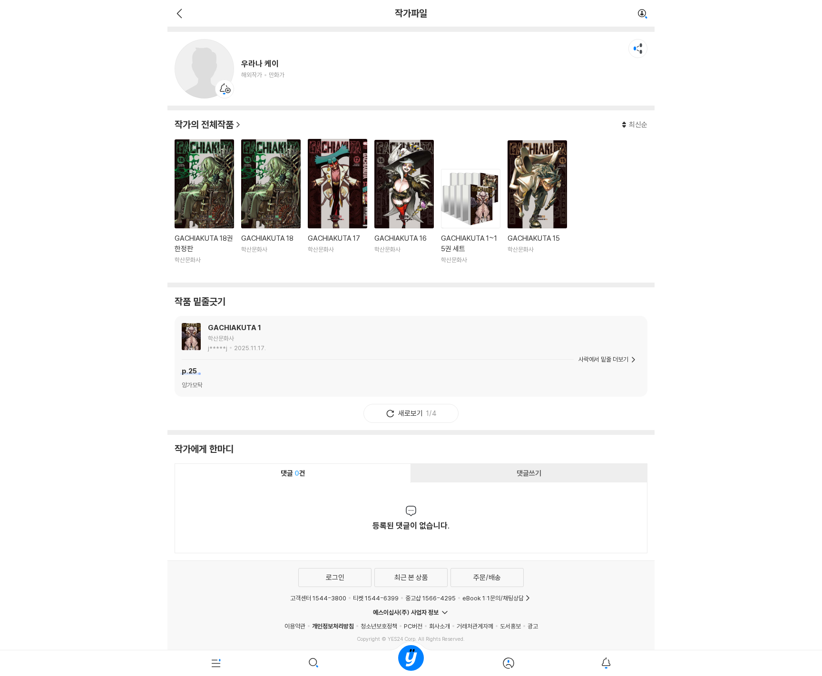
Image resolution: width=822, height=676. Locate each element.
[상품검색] (314, 663)
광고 (533, 626)
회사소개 (439, 626)
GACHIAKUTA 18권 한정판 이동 (204, 207)
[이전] (178, 13)
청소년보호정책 (379, 626)
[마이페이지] (508, 663)
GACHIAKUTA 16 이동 (404, 207)
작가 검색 (643, 14)
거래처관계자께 (475, 626)
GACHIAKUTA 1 (234, 327)
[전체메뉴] (216, 663)
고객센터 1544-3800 (318, 598)
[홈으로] (411, 663)
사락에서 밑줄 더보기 (603, 359)
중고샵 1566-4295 (430, 598)
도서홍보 (510, 626)
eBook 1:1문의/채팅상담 (493, 598)
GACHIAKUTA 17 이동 (337, 207)
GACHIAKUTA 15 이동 (537, 207)
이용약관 (294, 626)
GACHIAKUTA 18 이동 (271, 207)
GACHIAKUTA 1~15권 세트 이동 (470, 222)
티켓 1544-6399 (376, 598)
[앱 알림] (606, 663)
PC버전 (413, 626)
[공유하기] (637, 48)
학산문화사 (221, 338)
